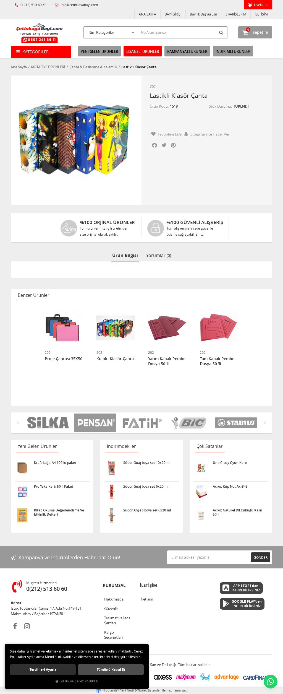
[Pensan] (95, 423)
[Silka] (48, 423)
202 (153, 86)
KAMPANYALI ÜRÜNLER (187, 51)
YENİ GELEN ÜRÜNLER (99, 51)
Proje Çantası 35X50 (63, 358)
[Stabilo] (236, 423)
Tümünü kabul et (111, 669)
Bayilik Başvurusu (203, 14)
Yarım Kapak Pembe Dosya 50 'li (166, 361)
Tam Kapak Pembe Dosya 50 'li (217, 361)
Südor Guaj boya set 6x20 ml (145, 486)
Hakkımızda (114, 599)
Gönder (261, 557)
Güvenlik (111, 608)
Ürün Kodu (159, 106)
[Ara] (221, 32)
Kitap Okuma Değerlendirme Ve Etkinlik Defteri (59, 512)
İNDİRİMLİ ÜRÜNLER (233, 51)
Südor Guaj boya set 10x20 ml (146, 463)
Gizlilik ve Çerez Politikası (78, 681)
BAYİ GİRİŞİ (173, 14)
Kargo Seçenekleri (113, 635)
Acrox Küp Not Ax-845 (230, 486)
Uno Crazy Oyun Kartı (230, 463)
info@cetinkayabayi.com (79, 4)
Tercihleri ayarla (43, 669)
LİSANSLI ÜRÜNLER (142, 51)
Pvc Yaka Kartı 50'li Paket (53, 486)
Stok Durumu (220, 106)
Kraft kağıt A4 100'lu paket (55, 463)
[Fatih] (142, 423)
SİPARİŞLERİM (236, 14)
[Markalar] (189, 423)
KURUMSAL (114, 585)
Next (265, 422)
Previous (18, 422)
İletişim (147, 599)
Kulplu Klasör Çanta (115, 358)
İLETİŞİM (261, 14)
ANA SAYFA (147, 14)
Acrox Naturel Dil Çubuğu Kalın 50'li (237, 512)
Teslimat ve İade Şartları (117, 620)
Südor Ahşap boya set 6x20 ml (147, 510)
